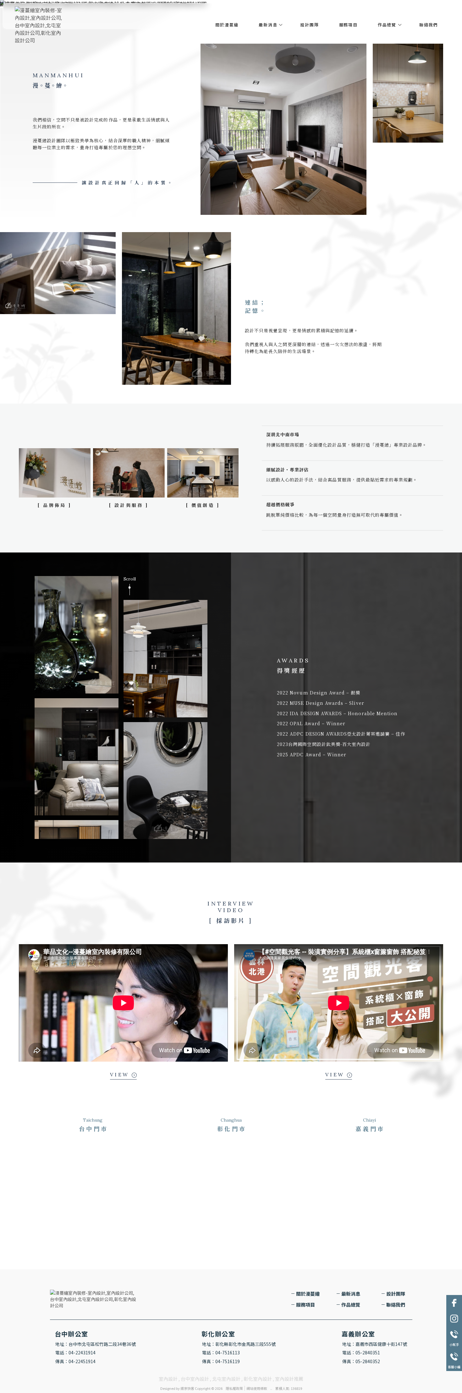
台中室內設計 (195, 1378)
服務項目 (348, 25)
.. (271, 1388)
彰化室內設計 (258, 1378)
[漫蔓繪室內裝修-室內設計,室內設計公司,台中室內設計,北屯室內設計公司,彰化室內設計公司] (40, 25)
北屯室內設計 (226, 1378)
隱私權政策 (234, 1388)
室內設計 (168, 1378)
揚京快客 (187, 1388)
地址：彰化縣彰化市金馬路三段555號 (239, 1344)
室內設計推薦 (289, 1378)
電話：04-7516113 (221, 1352)
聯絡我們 (428, 25)
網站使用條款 (256, 1388)
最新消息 (268, 25)
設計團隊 (309, 25)
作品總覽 (387, 25)
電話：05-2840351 (361, 1352)
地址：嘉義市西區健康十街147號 (374, 1344)
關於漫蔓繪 (227, 25)
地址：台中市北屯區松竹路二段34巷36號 (95, 1344)
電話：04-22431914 (75, 1352)
